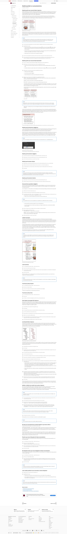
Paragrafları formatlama (15, 18)
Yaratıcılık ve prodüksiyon (20, 520)
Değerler (49, 526)
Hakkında (50, 518)
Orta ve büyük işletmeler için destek (42, 521)
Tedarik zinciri (50, 524)
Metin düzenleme (14, 26)
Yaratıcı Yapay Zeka (10, 518)
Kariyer (49, 519)
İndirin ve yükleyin (40, 518)
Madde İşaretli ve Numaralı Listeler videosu (28, 488)
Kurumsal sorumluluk (51, 522)
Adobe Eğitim (40, 520)
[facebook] (13, 532)
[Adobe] (9, 1)
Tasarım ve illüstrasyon (10, 520)
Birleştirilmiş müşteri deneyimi (21, 519)
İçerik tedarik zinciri (20, 518)
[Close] (43, 532)
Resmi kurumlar (30, 519)
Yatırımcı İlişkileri (50, 523)
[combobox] (45, 3)
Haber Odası (50, 521)
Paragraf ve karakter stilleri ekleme (27, 489)
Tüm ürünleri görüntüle (20, 522)
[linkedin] (17, 532)
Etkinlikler (50, 520)
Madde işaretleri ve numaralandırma (15, 23)
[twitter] (16, 532)
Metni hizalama (14, 21)
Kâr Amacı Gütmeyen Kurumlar (31, 518)
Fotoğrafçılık (9, 519)
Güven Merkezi (50, 525)
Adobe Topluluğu (40, 519)
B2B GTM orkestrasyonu (20, 521)
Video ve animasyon (10, 521)
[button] (54, 1)
